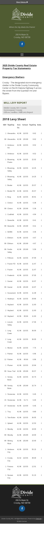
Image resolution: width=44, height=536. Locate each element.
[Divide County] (22, 15)
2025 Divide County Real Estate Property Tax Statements (19, 67)
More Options (21, 2)
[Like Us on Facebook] (22, 44)
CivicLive (38, 519)
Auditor (14, 112)
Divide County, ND (11, 108)
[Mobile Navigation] (22, 55)
